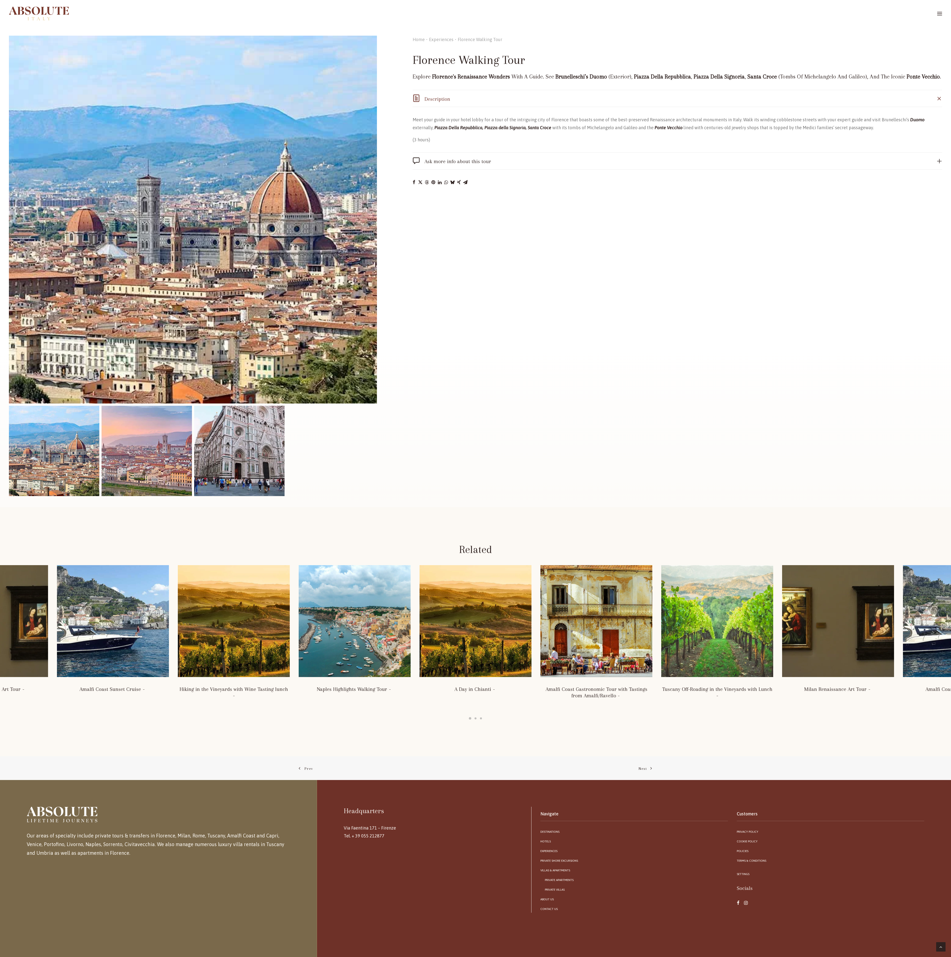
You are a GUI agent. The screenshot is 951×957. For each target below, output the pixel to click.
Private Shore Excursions (559, 860)
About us (547, 899)
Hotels (545, 841)
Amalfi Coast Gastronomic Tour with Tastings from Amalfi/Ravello (596, 692)
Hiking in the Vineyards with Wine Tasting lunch (234, 689)
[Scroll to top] (941, 946)
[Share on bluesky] (452, 182)
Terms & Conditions (751, 860)
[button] (193, 219)
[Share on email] (465, 182)
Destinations (549, 831)
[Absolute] (39, 13)
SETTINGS (743, 874)
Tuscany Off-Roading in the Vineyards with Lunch (717, 689)
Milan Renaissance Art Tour (835, 689)
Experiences (441, 39)
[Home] (62, 814)
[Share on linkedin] (440, 182)
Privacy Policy (747, 831)
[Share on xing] (459, 182)
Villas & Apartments (555, 870)
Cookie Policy (747, 841)
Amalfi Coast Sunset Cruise (110, 689)
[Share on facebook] (414, 182)
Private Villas (555, 889)
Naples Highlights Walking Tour (352, 689)
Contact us (549, 909)
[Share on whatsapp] (446, 182)
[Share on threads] (427, 182)
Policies (742, 851)
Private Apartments (559, 880)
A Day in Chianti (472, 689)
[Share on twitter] (420, 182)
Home (419, 39)
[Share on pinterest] (433, 182)
